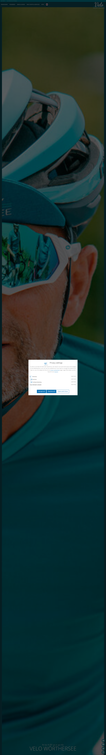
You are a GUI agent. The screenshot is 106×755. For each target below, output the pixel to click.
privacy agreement (55, 370)
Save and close (63, 391)
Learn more (73, 376)
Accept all (41, 391)
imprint (56, 372)
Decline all (51, 391)
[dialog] (53, 377)
